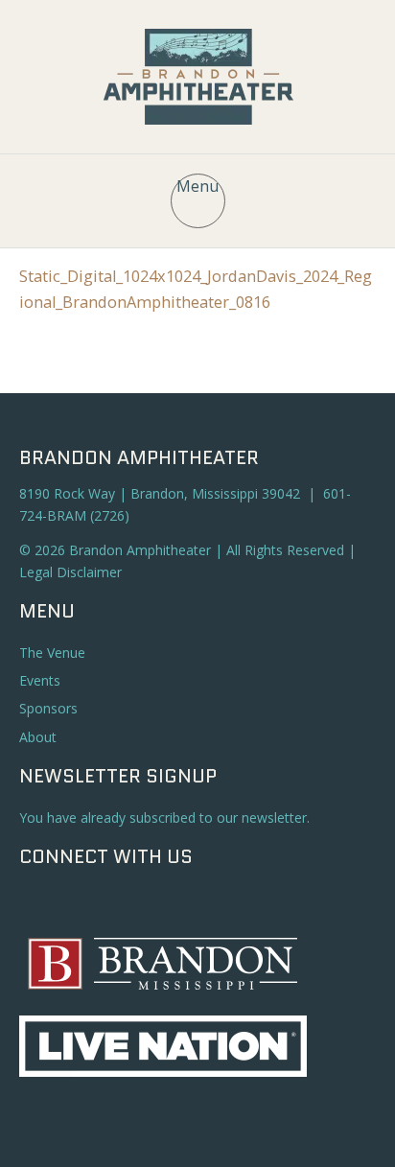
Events (39, 680)
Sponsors (48, 708)
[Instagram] (75, 903)
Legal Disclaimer (70, 572)
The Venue (52, 652)
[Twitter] (113, 903)
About (38, 737)
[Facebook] (38, 903)
